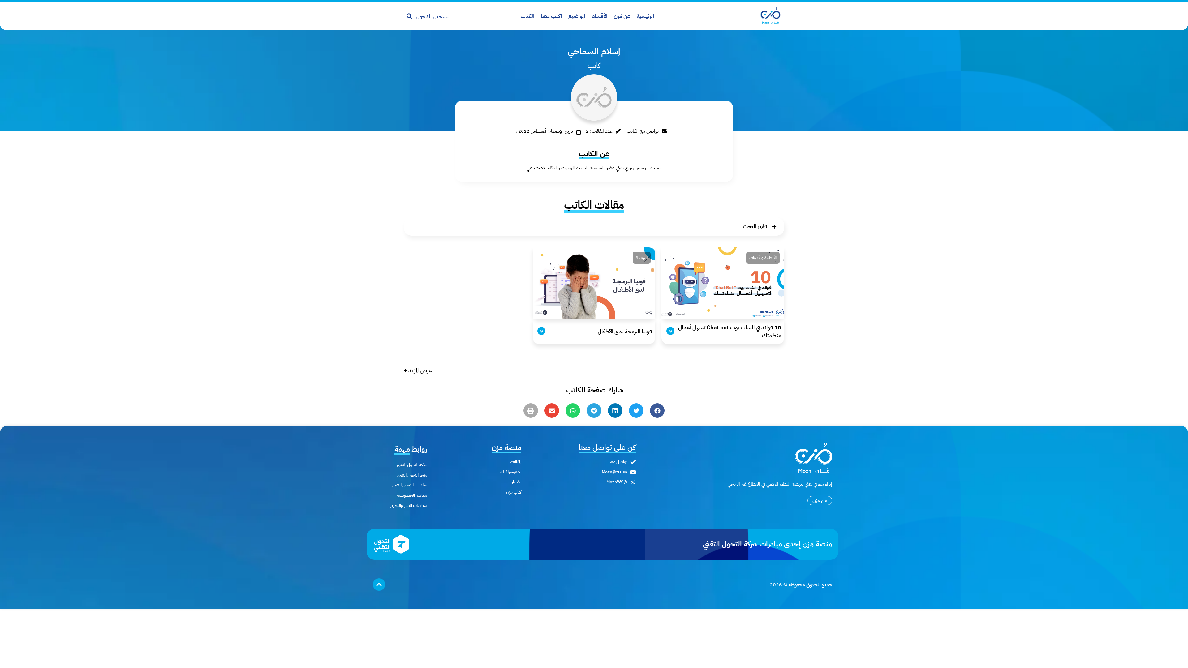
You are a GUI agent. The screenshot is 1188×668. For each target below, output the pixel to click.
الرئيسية (645, 16)
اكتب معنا (551, 16)
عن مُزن (622, 16)
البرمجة (642, 258)
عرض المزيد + (418, 370)
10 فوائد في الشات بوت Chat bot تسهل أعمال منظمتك (729, 331)
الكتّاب (527, 16)
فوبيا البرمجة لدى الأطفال (625, 331)
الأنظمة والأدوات (763, 258)
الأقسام (599, 16)
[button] (594, 226)
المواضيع (576, 16)
